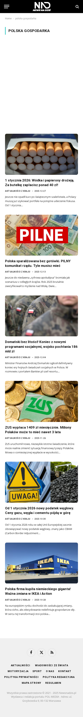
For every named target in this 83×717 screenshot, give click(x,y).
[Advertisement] (41, 84)
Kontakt (64, 671)
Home (8, 18)
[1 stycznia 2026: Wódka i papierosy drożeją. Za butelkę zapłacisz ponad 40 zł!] (41, 154)
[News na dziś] (41, 6)
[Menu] (6, 6)
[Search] (77, 6)
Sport (37, 671)
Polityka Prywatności (21, 677)
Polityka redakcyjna (59, 677)
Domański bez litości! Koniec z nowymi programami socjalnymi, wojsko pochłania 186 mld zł (41, 346)
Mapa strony (31, 683)
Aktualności (21, 665)
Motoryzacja (18, 671)
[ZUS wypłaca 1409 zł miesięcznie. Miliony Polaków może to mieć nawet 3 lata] (41, 401)
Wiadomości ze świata (51, 665)
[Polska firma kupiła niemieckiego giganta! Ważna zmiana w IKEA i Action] (41, 563)
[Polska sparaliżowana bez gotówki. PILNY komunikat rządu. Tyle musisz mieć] (41, 235)
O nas (50, 671)
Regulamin (53, 683)
